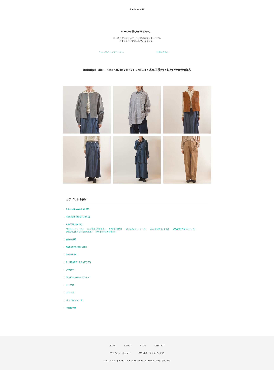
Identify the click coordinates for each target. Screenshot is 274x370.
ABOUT (128, 345)
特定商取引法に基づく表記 (151, 353)
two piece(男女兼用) (106, 232)
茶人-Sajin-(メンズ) (159, 229)
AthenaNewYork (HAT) (77, 209)
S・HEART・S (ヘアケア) (78, 262)
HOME (112, 345)
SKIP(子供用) (115, 229)
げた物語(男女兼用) (96, 229)
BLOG (143, 345)
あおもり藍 (71, 239)
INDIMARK (71, 254)
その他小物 (71, 308)
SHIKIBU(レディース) (136, 229)
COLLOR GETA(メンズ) (184, 229)
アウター (70, 270)
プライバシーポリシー (120, 353)
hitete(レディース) (75, 229)
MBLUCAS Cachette (76, 247)
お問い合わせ (163, 52)
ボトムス (70, 292)
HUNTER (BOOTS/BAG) (78, 217)
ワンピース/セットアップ (77, 277)
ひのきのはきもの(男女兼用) (79, 232)
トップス (70, 285)
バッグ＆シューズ (74, 300)
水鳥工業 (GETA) (74, 224)
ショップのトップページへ (111, 52)
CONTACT (160, 345)
